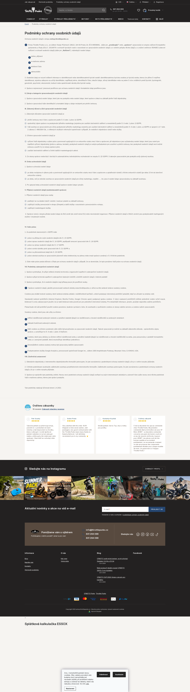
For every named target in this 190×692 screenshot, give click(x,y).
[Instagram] (142, 534)
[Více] (159, 19)
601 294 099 (118, 9)
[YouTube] (152, 534)
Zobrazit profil (152, 469)
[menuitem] (31, 19)
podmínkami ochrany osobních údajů (136, 515)
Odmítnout (103, 674)
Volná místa (65, 561)
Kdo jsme (64, 558)
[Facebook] (138, 534)
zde (87, 684)
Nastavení (70, 689)
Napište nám (29, 562)
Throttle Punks (101, 593)
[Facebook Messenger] (147, 534)
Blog (26, 558)
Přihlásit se (157, 509)
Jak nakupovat (30, 2)
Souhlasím (119, 674)
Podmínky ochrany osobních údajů (68, 2)
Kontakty (28, 566)
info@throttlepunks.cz (97, 530)
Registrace (160, 2)
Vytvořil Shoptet (96, 611)
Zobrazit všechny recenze (53, 409)
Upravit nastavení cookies (116, 609)
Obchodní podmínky (46, 2)
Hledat (103, 10)
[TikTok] (157, 534)
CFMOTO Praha (89, 593)
